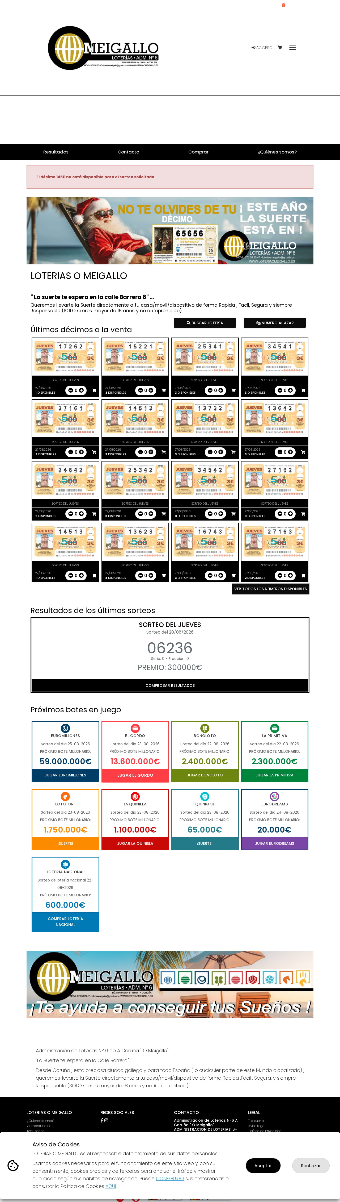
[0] (282, 48)
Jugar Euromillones (65, 775)
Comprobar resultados (170, 685)
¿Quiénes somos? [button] (277, 152)
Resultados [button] (56, 152)
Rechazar (311, 1166)
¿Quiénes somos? (40, 1120)
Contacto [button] (128, 152)
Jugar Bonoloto (205, 775)
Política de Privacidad (265, 1131)
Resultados (35, 1131)
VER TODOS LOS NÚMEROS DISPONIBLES (270, 589)
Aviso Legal (256, 1126)
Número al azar (277, 323)
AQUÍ (110, 1186)
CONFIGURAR (170, 1178)
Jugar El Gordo (135, 775)
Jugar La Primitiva (275, 775)
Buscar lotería (206, 323)
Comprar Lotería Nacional (65, 921)
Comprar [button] (198, 152)
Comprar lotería (39, 1126)
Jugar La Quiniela (135, 843)
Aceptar (263, 1166)
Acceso (264, 47)
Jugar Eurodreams (274, 843)
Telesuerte (256, 1120)
